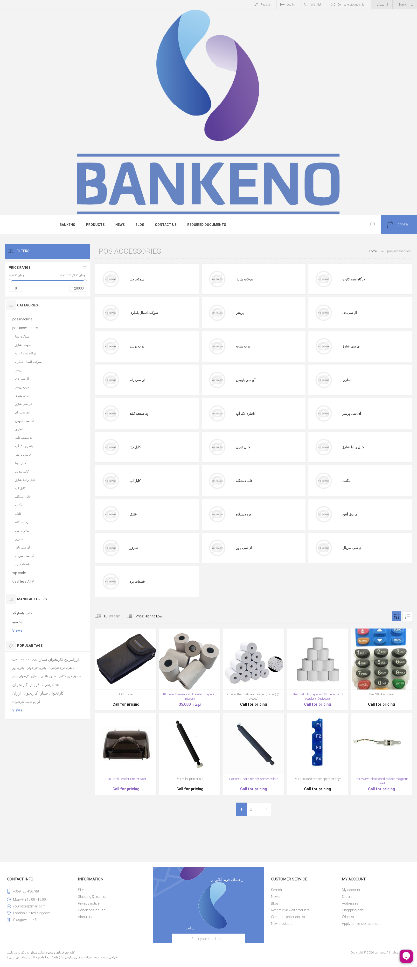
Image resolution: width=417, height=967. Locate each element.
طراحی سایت (109, 957)
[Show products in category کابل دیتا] (110, 447)
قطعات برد (137, 581)
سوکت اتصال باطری (144, 313)
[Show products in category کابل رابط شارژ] (323, 447)
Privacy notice (88, 903)
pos (34, 659)
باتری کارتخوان (36, 668)
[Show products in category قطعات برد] (110, 581)
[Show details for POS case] (125, 669)
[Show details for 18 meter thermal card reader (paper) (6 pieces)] (189, 669)
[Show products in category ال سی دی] (323, 312)
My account (351, 890)
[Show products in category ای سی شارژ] (323, 346)
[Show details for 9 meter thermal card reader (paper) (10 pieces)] (253, 669)
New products (281, 924)
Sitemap (84, 890)
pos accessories (25, 328)
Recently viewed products (290, 910)
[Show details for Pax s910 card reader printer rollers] (253, 754)
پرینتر (240, 313)
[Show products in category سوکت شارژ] (217, 279)
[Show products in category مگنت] (323, 480)
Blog (274, 903)
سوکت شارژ (245, 279)
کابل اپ (135, 481)
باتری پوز (18, 668)
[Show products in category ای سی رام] (110, 380)
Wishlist (348, 917)
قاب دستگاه (244, 481)
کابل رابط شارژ (353, 447)
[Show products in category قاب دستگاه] (217, 480)
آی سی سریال (352, 548)
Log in (291, 4)
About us (85, 917)
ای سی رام (137, 380)
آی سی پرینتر (351, 413)
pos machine (22, 319)
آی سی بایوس (246, 380)
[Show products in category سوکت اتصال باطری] (110, 312)
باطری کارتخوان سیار (25, 676)
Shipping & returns (92, 897)
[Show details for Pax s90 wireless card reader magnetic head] (381, 754)
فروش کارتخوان (26, 684)
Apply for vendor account (361, 924)
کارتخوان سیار (52, 693)
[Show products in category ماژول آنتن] (323, 514)
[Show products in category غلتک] (110, 514)
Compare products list (351, 4)
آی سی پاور (244, 548)
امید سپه (18, 622)
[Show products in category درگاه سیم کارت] (323, 279)
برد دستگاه (243, 514)
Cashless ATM (23, 581)
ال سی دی (349, 313)
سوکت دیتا (137, 279)
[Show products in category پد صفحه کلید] (110, 413)
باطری (347, 380)
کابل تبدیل (243, 447)
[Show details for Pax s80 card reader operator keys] (317, 754)
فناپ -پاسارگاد (22, 613)
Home (373, 251)
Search (276, 890)
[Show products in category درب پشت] (217, 346)
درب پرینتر (137, 346)
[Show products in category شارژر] (110, 547)
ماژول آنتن (349, 514)
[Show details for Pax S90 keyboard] (381, 669)
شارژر (134, 548)
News (275, 897)
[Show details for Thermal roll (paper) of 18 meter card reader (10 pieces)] (317, 669)
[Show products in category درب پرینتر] (110, 346)
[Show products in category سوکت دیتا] (110, 279)
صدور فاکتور (48, 676)
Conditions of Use (91, 910)
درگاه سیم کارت (353, 279)
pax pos (24, 659)
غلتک (133, 514)
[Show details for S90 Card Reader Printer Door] (125, 754)
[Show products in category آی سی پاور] (217, 547)
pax (14, 659)
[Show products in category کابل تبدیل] (217, 447)
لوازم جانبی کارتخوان (26, 701)
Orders (347, 897)
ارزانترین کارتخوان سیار (59, 659)
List (407, 616)
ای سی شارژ (351, 346)
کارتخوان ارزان (25, 693)
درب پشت (243, 346)
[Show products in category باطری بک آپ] (217, 413)
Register (266, 4)
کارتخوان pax (50, 685)
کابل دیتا (135, 447)
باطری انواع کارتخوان (61, 667)
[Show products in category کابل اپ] (110, 480)
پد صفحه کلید (139, 413)
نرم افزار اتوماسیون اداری (24, 957)
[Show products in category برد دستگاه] (217, 514)
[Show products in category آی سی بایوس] (217, 380)
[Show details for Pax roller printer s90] (189, 754)
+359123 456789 (26, 891)
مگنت (346, 481)
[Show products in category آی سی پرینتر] (323, 413)
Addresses (350, 903)
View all (18, 630)
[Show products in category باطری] (323, 380)
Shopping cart (352, 910)
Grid (396, 616)
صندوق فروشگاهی (69, 676)
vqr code (19, 573)
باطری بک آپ (245, 413)
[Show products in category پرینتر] (217, 312)
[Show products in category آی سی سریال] (323, 547)
